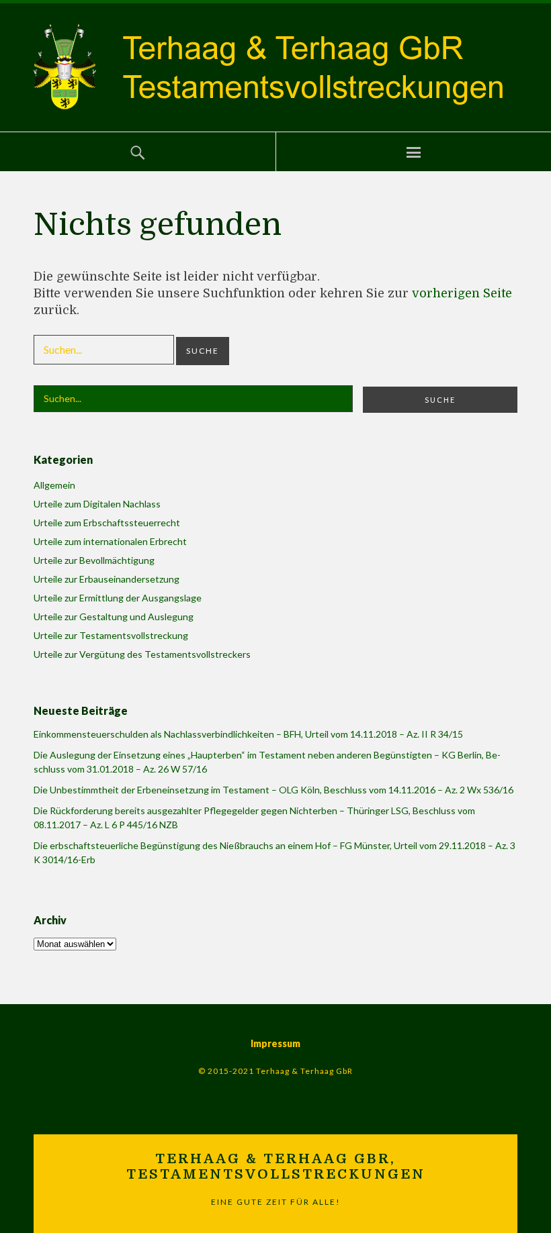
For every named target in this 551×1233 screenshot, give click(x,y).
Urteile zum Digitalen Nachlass (97, 503)
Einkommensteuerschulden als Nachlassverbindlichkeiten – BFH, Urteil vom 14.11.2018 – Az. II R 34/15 (248, 734)
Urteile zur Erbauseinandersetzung (106, 579)
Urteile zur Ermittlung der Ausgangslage (118, 597)
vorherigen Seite (462, 293)
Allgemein (54, 485)
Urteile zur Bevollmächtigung (94, 560)
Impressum (275, 1043)
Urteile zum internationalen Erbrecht (110, 541)
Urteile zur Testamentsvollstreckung (111, 635)
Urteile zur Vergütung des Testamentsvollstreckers (142, 654)
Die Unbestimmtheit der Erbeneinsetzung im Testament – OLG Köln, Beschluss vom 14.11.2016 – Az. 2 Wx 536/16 (273, 789)
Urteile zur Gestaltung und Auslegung (114, 616)
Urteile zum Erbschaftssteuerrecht (107, 522)
